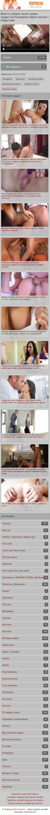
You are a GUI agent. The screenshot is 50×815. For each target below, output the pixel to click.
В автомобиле (24, 672)
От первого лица (24, 712)
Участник (24, 543)
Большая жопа (24, 678)
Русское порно (24, 557)
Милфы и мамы (31, 84)
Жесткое (24, 631)
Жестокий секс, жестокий (24, 570)
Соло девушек (24, 685)
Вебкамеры (24, 611)
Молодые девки (9, 89)
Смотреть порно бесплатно (24, 794)
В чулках (24, 746)
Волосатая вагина (24, 739)
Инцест (24, 591)
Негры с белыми (24, 651)
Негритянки (24, 645)
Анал (24, 759)
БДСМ (24, 665)
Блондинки (7, 79)
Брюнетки (20, 79)
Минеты (24, 726)
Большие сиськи (36, 79)
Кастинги (24, 624)
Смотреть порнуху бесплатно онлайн (25, 797)
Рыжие (24, 658)
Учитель (24, 766)
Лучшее (24, 523)
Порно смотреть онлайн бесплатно (25, 803)
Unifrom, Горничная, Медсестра (24, 537)
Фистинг (24, 705)
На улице (24, 699)
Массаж (24, 530)
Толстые (24, 604)
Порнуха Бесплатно (14, 809)
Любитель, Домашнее (24, 584)
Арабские (24, 564)
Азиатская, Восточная (24, 550)
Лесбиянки (24, 692)
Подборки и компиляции (24, 719)
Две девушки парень (12, 84)
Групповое (24, 597)
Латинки (24, 618)
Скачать (24, 57)
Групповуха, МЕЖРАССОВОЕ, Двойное (24, 577)
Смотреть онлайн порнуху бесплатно (25, 800)
